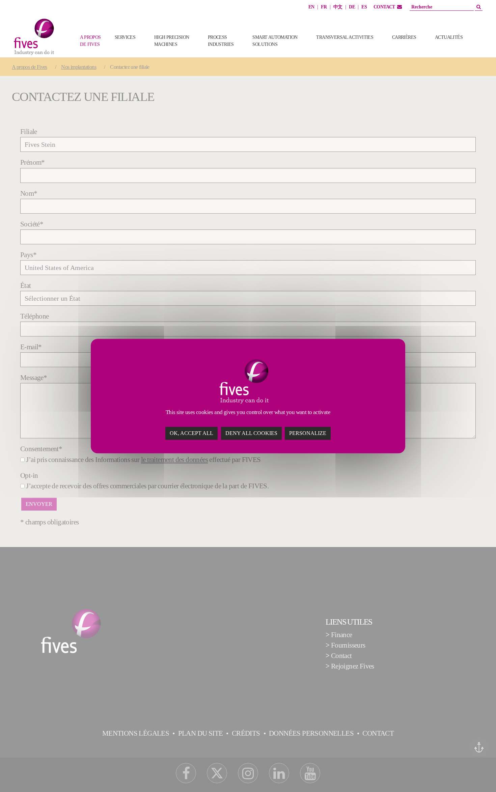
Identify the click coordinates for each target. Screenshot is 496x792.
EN (311, 6)
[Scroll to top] (478, 774)
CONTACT (384, 6)
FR (324, 6)
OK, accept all (191, 433)
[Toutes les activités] (482, 48)
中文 (337, 6)
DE (352, 6)
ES (364, 6)
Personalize (307, 433)
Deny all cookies (251, 433)
